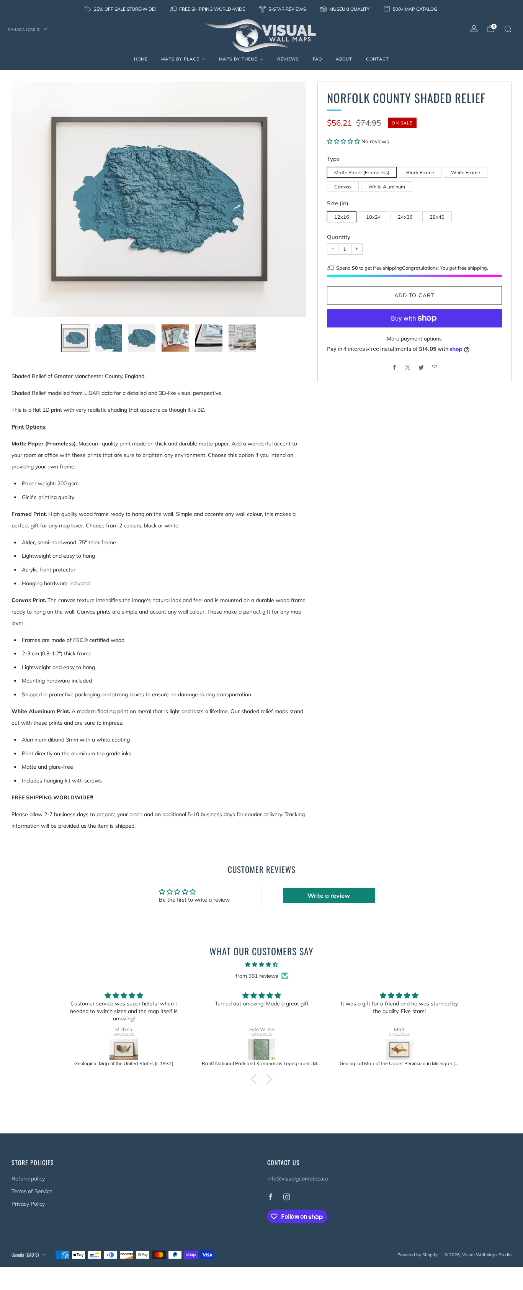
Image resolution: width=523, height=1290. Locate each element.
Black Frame (420, 172)
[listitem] (120, 9)
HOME (140, 59)
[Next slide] (291, 200)
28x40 (437, 217)
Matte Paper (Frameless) (361, 172)
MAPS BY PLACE (180, 59)
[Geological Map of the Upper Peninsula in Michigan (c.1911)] (399, 1049)
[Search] (508, 29)
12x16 (341, 217)
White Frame (465, 172)
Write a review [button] (328, 895)
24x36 (405, 217)
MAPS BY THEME (238, 59)
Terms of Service (31, 1191)
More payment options (414, 338)
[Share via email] (434, 367)
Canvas (342, 186)
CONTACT (377, 59)
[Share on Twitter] (421, 367)
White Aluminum (386, 186)
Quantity (338, 237)
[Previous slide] (26, 200)
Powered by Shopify (417, 1254)
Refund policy (28, 1178)
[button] (344, 141)
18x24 (373, 217)
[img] (261, 964)
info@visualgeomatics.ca (297, 1178)
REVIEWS (288, 59)
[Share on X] (408, 367)
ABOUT (344, 59)
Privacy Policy (28, 1203)
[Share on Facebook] (394, 367)
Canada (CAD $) (24, 29)
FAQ (317, 59)
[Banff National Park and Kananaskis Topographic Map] (261, 1049)
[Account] (474, 29)
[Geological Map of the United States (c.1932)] (124, 1049)
